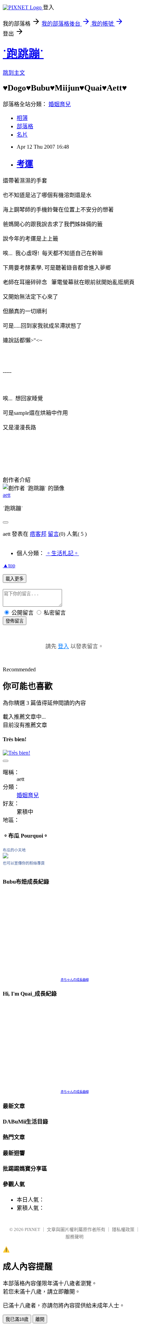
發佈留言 (15, 621)
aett (6, 495)
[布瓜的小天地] (5, 856)
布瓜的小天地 (14, 850)
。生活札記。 (62, 553)
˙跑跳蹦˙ (23, 53)
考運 (25, 163)
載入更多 (15, 578)
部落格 (25, 126)
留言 (53, 534)
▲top (9, 565)
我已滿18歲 (17, 1319)
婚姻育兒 (60, 104)
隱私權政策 (123, 1229)
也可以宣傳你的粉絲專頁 (24, 863)
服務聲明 (74, 1236)
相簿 (22, 118)
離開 (39, 1319)
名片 (22, 135)
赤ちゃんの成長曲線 (75, 979)
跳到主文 (14, 73)
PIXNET (32, 1229)
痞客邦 (38, 534)
